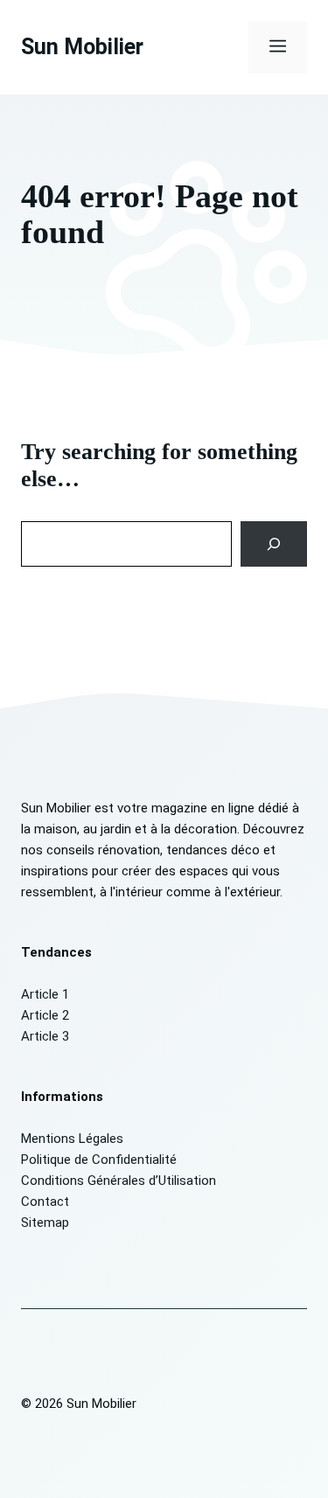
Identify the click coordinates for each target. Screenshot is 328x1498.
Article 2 (45, 1015)
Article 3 (45, 1036)
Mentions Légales (72, 1138)
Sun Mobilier (82, 46)
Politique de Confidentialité (99, 1159)
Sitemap (45, 1222)
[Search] (274, 544)
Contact (45, 1201)
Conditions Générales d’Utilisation (118, 1180)
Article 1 (45, 994)
